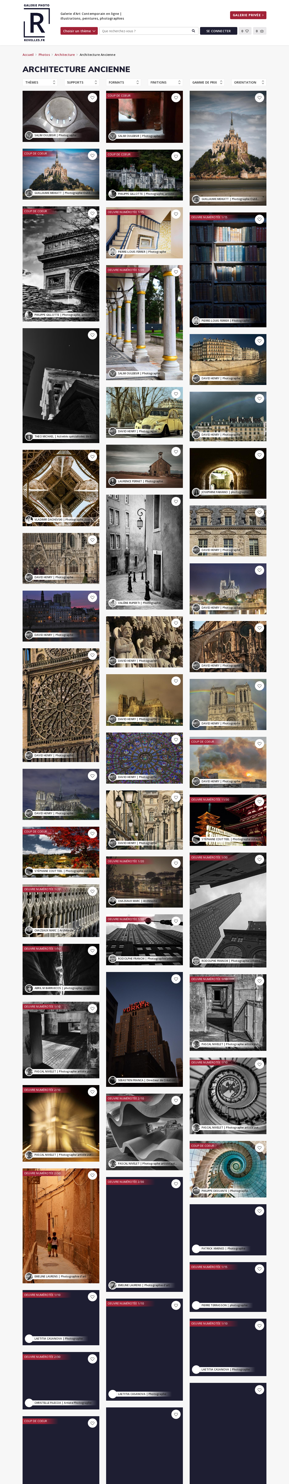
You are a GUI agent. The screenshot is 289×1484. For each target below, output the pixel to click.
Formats (116, 82)
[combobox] (148, 31)
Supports (75, 82)
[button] (245, 31)
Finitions (158, 82)
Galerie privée (247, 15)
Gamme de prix (204, 82)
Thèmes (31, 82)
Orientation (245, 82)
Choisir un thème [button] (77, 31)
